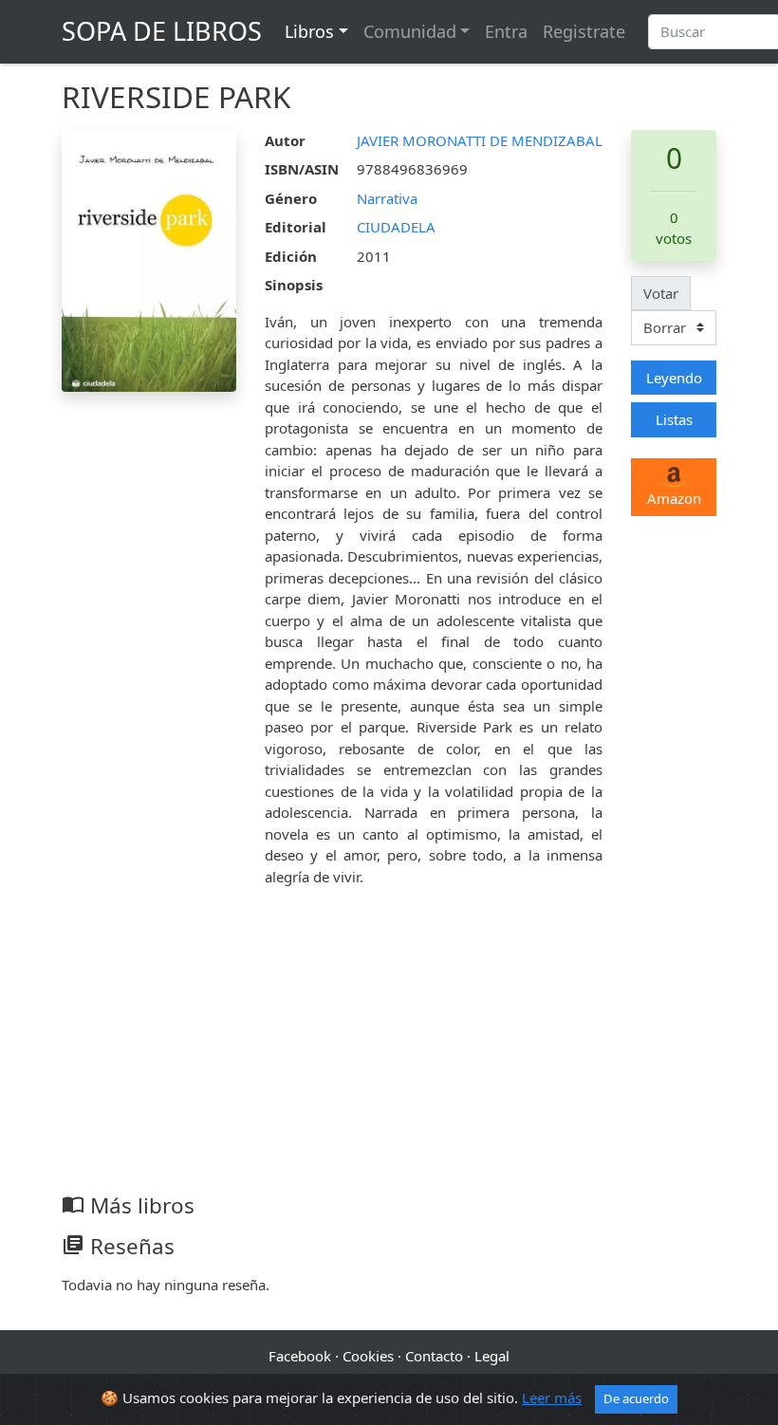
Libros (309, 31)
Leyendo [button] (674, 377)
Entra (506, 31)
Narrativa (387, 198)
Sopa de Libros (162, 30)
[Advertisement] (389, 1050)
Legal (491, 1355)
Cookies (368, 1355)
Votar (660, 293)
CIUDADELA (396, 226)
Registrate (584, 31)
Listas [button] (674, 419)
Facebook (300, 1355)
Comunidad (409, 31)
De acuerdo (636, 1398)
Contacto (434, 1355)
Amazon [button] (674, 498)
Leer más (552, 1397)
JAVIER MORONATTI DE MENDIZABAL (479, 140)
